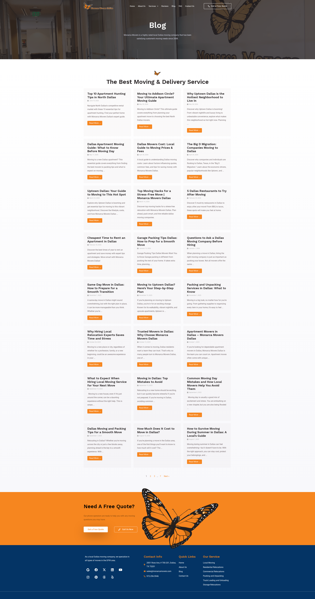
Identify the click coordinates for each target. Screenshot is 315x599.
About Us (141, 6)
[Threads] (104, 577)
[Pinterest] (96, 577)
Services (152, 6)
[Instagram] (88, 577)
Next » (166, 476)
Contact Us (189, 6)
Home (132, 6)
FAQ (180, 6)
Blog (173, 6)
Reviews (164, 6)
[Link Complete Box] (107, 112)
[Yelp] (112, 577)
